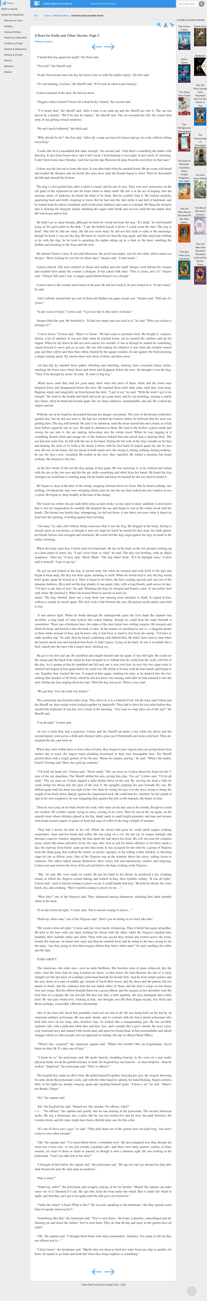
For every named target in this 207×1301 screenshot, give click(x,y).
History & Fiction (13, 55)
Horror (7, 60)
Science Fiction (12, 32)
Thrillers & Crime (13, 43)
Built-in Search (10, 9)
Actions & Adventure (15, 49)
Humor (7, 72)
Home (9, 3)
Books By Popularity (12, 15)
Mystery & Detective (15, 37)
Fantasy (7, 26)
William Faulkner (44, 41)
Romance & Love (12, 20)
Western (8, 66)
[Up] (192, 1291)
